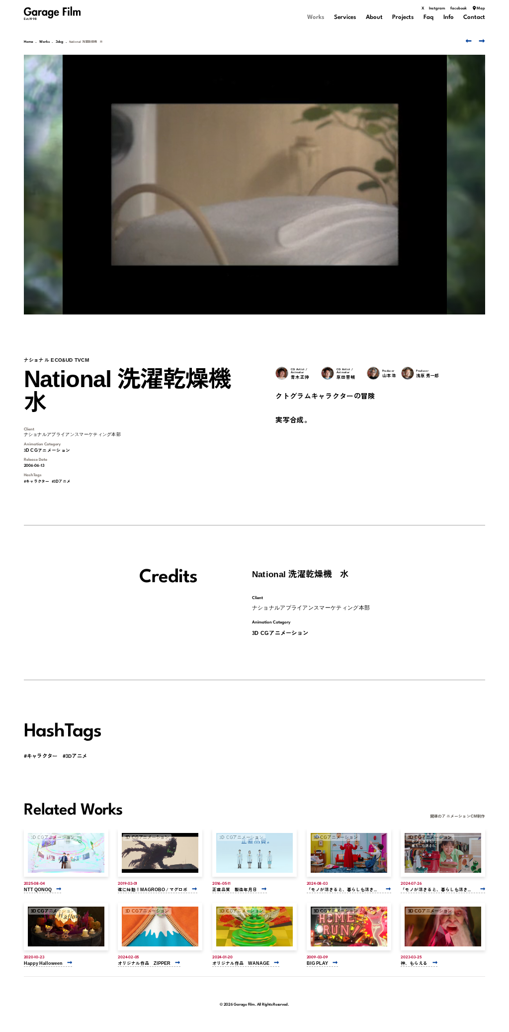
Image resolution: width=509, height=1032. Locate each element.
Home (28, 42)
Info (448, 17)
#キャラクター (37, 481)
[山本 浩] (373, 373)
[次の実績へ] (481, 41)
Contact (474, 17)
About (374, 17)
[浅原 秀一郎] (407, 373)
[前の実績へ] (467, 41)
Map (481, 8)
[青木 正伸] (281, 373)
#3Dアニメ (61, 481)
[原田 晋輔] (327, 373)
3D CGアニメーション (47, 449)
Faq (428, 17)
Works (315, 17)
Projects (403, 17)
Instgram (437, 8)
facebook (458, 8)
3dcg (59, 42)
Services (345, 17)
